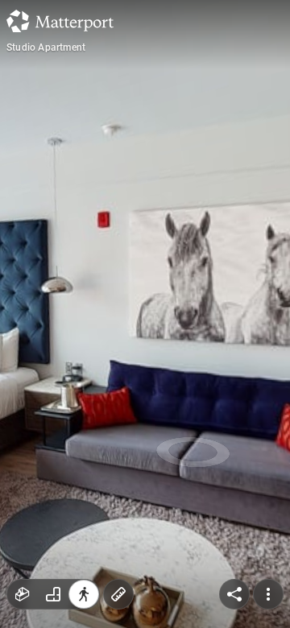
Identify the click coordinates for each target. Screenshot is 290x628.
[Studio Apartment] (145, 314)
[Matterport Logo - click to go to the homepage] (60, 20)
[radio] (22, 594)
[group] (53, 594)
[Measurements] (118, 594)
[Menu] (268, 594)
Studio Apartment (45, 47)
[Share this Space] (234, 594)
